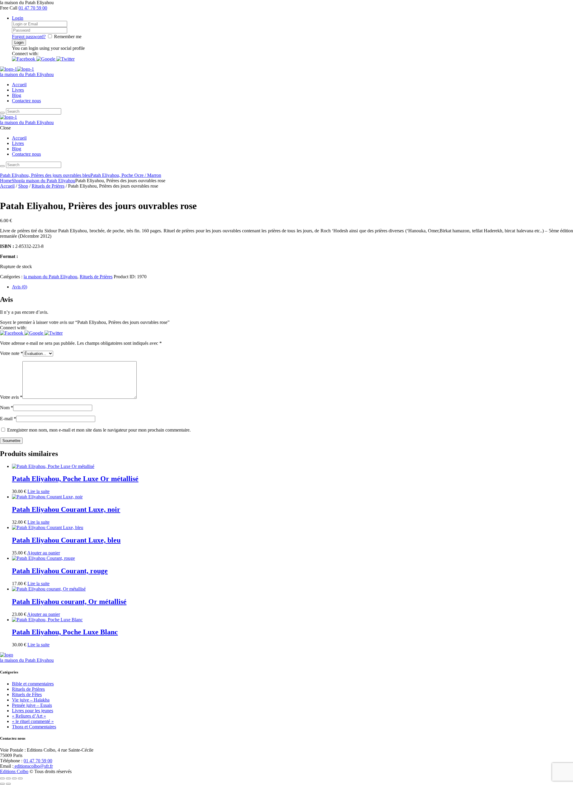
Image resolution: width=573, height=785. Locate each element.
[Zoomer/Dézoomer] (2, 778)
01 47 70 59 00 (33, 7)
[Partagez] (14, 778)
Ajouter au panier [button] (43, 552)
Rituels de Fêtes (27, 694)
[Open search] (2, 113)
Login (17, 18)
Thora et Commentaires (34, 726)
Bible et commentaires (33, 683)
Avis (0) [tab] (19, 286)
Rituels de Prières (48, 185)
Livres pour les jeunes (32, 710)
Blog (16, 95)
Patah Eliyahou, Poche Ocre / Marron (125, 175)
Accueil (19, 84)
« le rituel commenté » (33, 721)
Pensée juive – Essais (32, 705)
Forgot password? (29, 36)
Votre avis (11, 397)
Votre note (11, 353)
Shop (16, 180)
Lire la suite (38, 491)
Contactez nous (26, 100)
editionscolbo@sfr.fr (33, 766)
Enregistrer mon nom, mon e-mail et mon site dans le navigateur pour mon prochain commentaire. (99, 429)
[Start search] (2, 166)
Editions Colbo (14, 771)
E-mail (8, 418)
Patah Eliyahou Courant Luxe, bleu (66, 540)
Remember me (67, 36)
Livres (18, 89)
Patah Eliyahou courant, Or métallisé (69, 601)
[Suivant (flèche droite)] (8, 784)
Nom (6, 407)
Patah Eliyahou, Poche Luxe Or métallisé (75, 479)
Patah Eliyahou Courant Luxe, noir (66, 509)
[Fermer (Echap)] (20, 778)
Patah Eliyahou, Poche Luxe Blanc (65, 632)
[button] (24, 58)
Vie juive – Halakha (31, 699)
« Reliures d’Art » (29, 715)
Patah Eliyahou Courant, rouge (60, 571)
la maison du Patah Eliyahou (48, 180)
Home (6, 180)
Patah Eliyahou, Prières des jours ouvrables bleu (45, 175)
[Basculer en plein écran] (8, 778)
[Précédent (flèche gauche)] (2, 784)
